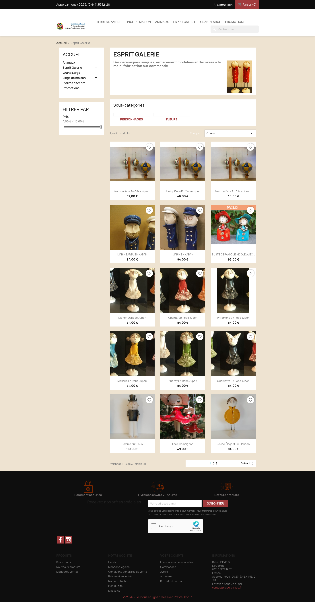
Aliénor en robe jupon (132, 317)
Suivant (248, 463)
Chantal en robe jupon (182, 317)
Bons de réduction (171, 581)
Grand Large (210, 22)
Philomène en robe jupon (233, 317)
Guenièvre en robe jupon (233, 381)
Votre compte (172, 556)
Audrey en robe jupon (183, 381)
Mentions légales (119, 567)
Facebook (60, 540)
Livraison (113, 562)
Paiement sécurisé (120, 576)
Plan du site (115, 586)
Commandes (168, 567)
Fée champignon (182, 444)
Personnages (131, 119)
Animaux (162, 22)
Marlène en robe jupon (132, 381)
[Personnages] (131, 114)
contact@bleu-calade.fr (227, 587)
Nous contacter (118, 581)
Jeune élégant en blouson (233, 444)
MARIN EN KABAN (182, 254)
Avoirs (164, 571)
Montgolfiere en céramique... (132, 191)
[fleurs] (171, 114)
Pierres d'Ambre (108, 22)
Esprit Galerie (184, 22)
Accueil (72, 54)
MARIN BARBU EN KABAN (132, 254)
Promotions (235, 22)
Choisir (230, 133)
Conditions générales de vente (127, 571)
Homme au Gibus (132, 444)
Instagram (68, 540)
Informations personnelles (176, 562)
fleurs (171, 119)
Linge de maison (138, 22)
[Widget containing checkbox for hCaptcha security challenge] (175, 526)
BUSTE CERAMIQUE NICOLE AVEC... (233, 254)
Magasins (114, 590)
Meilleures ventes (67, 571)
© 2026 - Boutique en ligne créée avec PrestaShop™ (157, 597)
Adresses (166, 576)
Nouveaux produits (68, 567)
